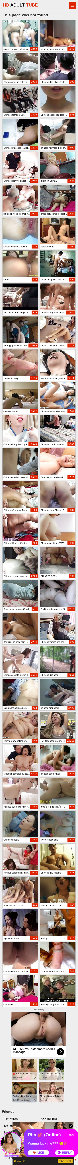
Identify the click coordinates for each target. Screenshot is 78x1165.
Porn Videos (11, 1118)
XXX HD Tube (49, 1118)
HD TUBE (20, 5)
